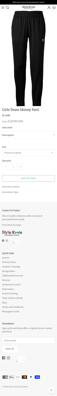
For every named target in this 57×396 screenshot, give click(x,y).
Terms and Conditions (13, 307)
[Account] (48, 8)
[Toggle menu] (3, 8)
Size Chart (7, 127)
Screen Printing (10, 293)
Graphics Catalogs (11, 266)
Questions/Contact (11, 284)
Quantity (6, 160)
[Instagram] (7, 241)
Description (8, 135)
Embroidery (8, 289)
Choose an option (12, 152)
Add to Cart (28, 178)
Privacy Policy (9, 262)
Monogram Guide (10, 311)
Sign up (10, 349)
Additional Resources (12, 275)
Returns (6, 280)
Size (4, 147)
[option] (28, 58)
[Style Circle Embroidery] (28, 7)
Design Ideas (8, 271)
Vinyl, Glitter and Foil (12, 298)
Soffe (7, 115)
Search (5, 257)
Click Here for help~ (12, 225)
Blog (4, 302)
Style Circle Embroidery (18, 387)
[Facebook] (3, 241)
